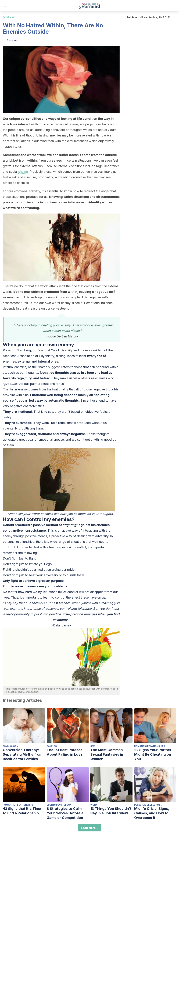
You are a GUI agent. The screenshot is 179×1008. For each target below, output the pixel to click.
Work (93, 805)
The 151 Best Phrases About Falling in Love (65, 752)
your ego (45, 564)
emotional (45, 439)
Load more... (89, 828)
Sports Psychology (59, 805)
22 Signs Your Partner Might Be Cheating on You (152, 754)
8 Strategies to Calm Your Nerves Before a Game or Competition (65, 813)
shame (23, 171)
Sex (92, 746)
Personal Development (149, 805)
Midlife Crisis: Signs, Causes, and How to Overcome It (151, 813)
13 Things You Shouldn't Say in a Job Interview (110, 811)
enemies (20, 367)
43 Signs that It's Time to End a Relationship (22, 811)
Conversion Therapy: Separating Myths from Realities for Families (22, 754)
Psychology (9, 17)
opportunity (20, 614)
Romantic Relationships (149, 746)
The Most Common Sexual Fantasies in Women (106, 754)
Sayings (52, 746)
